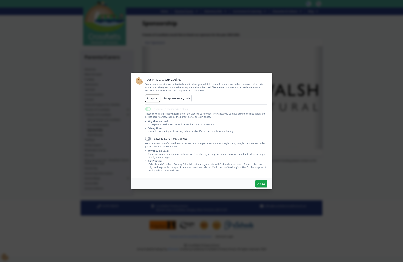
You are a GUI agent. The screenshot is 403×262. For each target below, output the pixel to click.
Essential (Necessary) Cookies (170, 109)
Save (262, 184)
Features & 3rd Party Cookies (170, 138)
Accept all (152, 98)
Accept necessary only (177, 98)
